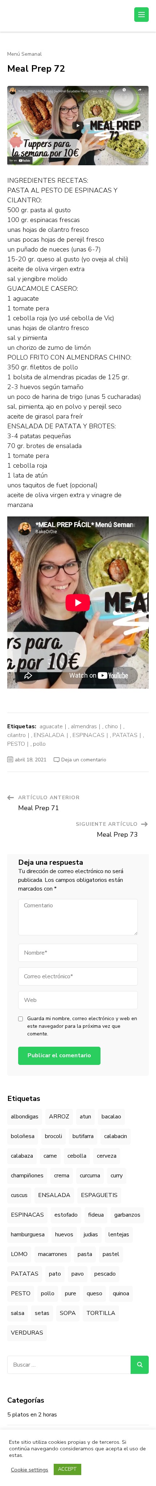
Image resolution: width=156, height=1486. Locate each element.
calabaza (22, 1156)
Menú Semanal (24, 54)
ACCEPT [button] (67, 1469)
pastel (111, 1254)
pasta (85, 1254)
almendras (84, 726)
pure (70, 1293)
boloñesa (22, 1136)
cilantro (16, 735)
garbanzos (127, 1215)
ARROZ (59, 1117)
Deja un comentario (83, 759)
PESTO (16, 744)
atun (85, 1117)
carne (50, 1156)
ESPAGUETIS (99, 1195)
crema (61, 1176)
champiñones (27, 1176)
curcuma (90, 1176)
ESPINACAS (88, 735)
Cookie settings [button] (29, 1469)
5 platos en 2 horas (32, 1415)
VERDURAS (27, 1333)
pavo (77, 1274)
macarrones (52, 1254)
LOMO (19, 1254)
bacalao (111, 1117)
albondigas (24, 1117)
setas (42, 1313)
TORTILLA (100, 1313)
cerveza (106, 1156)
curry (117, 1176)
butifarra (83, 1136)
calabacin (115, 1136)
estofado (66, 1215)
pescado (105, 1274)
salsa (17, 1313)
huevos (64, 1235)
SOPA (68, 1313)
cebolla (76, 1156)
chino (111, 726)
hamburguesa (28, 1235)
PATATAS (124, 735)
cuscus (19, 1195)
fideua (96, 1215)
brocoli (53, 1136)
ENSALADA (49, 735)
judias (91, 1235)
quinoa (121, 1293)
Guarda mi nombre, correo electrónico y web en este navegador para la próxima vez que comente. (82, 1026)
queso (94, 1293)
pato (55, 1274)
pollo (39, 744)
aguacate (51, 726)
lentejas (118, 1235)
